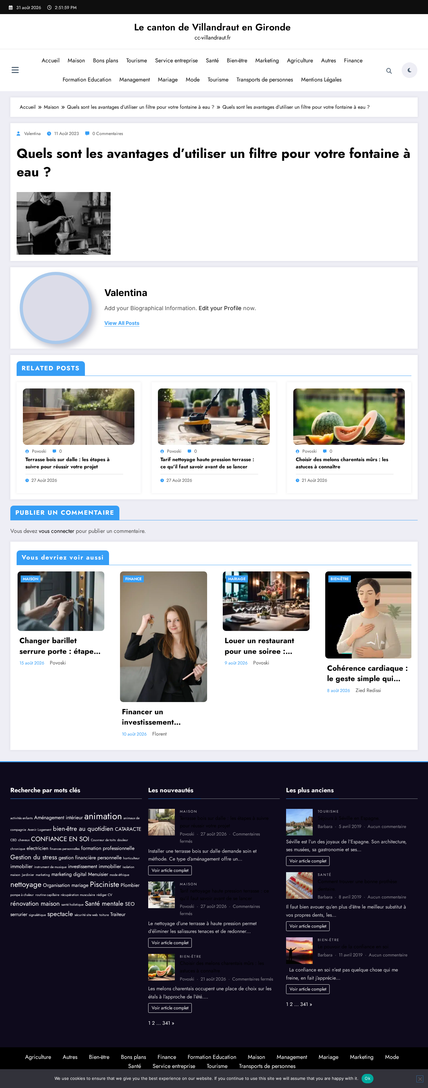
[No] (419, 1078)
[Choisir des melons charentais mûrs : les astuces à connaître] (349, 415)
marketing (43, 874)
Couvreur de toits (103, 840)
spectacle (60, 914)
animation (103, 816)
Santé (212, 60)
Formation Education (87, 79)
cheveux (23, 840)
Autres (328, 60)
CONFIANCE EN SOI (60, 839)
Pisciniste (104, 884)
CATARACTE (128, 829)
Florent (58, 733)
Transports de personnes (265, 79)
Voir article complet (170, 870)
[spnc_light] (409, 70)
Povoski (39, 451)
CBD (13, 840)
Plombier (130, 885)
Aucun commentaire (387, 826)
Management (134, 79)
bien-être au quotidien (83, 828)
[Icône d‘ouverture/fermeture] (15, 70)
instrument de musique (50, 867)
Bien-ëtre (237, 60)
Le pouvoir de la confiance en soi (353, 946)
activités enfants (21, 818)
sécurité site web (86, 915)
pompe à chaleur (22, 895)
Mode (193, 79)
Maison (76, 60)
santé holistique (72, 904)
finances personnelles (65, 848)
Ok (367, 1078)
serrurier (18, 914)
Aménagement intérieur (58, 817)
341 (166, 1023)
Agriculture (300, 60)
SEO (130, 904)
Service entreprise (176, 60)
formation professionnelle (107, 848)
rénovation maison (35, 903)
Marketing (267, 60)
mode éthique (119, 874)
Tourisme (136, 60)
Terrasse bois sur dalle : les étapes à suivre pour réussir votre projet (67, 463)
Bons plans (105, 60)
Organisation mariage (65, 885)
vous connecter (56, 531)
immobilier (21, 866)
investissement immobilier (94, 866)
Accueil (51, 60)
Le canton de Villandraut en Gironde (212, 27)
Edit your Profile (220, 308)
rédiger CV (104, 895)
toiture (104, 915)
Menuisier (98, 874)
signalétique (37, 915)
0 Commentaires (107, 133)
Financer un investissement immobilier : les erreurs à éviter (62, 716)
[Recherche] (389, 71)
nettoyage (25, 884)
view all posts (121, 323)
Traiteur (117, 914)
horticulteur (131, 858)
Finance (353, 60)
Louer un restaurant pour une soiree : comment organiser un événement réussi (162, 645)
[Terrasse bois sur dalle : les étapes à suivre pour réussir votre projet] (78, 415)
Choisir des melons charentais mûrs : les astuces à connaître (342, 463)
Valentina (32, 133)
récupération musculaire (78, 895)
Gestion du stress (33, 857)
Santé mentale (104, 903)
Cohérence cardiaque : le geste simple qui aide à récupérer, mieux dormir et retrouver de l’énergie (266, 673)
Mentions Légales (321, 79)
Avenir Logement (39, 829)
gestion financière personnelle (90, 857)
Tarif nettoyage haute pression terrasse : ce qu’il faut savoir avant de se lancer (207, 463)
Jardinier (28, 874)
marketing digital (68, 874)
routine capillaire (47, 895)
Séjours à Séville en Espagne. (349, 818)
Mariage (168, 79)
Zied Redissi (267, 690)
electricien (37, 848)
